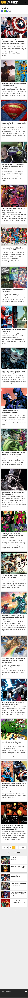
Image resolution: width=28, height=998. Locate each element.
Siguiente (22, 847)
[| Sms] (7, 11)
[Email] (10, 11)
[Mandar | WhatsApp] (5, 11)
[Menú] (25, 2)
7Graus (9, 991)
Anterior (6, 847)
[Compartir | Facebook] (2, 11)
